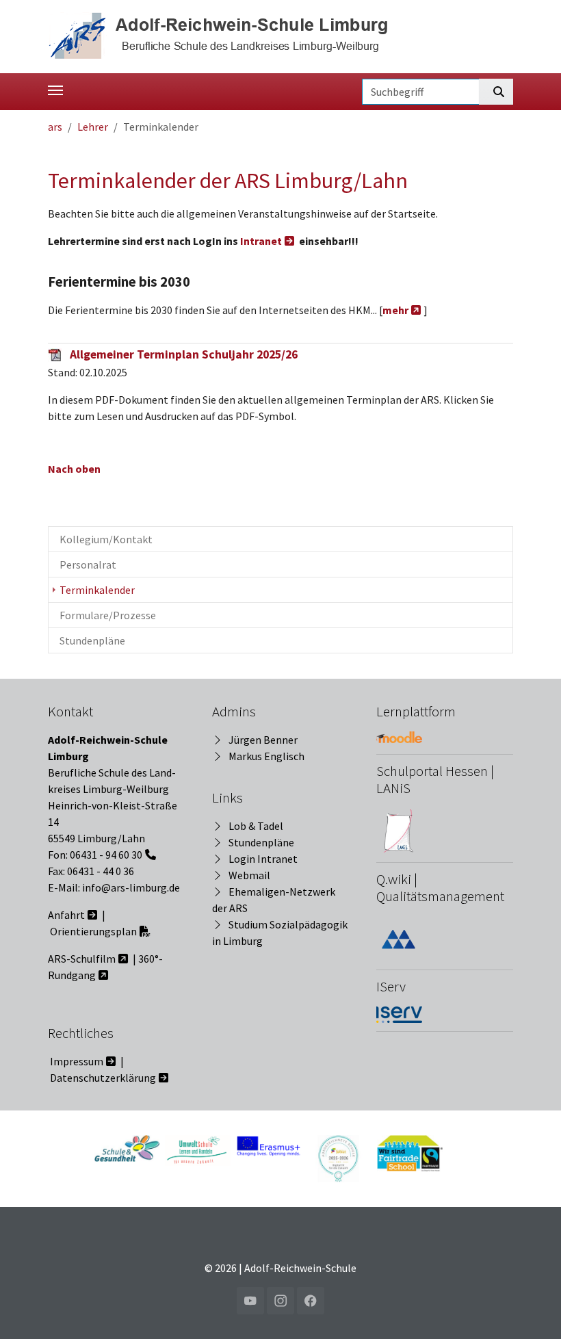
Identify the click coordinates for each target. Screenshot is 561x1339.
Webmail (249, 875)
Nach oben (74, 469)
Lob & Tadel (256, 826)
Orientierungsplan (93, 931)
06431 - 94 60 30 (106, 854)
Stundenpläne (261, 842)
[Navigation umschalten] (55, 90)
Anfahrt (66, 915)
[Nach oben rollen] (530, 1308)
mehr (395, 310)
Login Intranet (263, 859)
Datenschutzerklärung (103, 1077)
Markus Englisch (266, 756)
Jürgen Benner (263, 739)
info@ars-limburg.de (131, 887)
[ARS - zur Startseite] (223, 35)
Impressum (76, 1061)
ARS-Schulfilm (82, 958)
